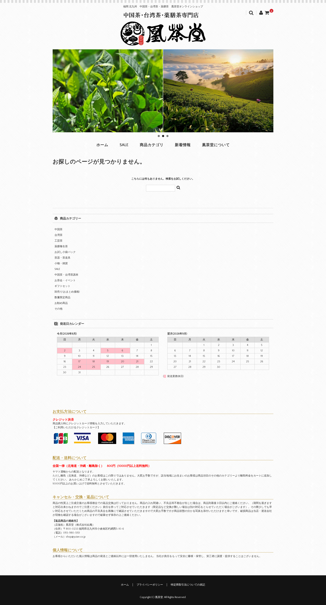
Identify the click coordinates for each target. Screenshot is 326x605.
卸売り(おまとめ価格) (67, 291)
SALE (124, 145)
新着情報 (183, 145)
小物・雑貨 (61, 263)
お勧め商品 (61, 303)
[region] (163, 90)
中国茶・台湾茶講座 (66, 274)
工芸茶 (58, 240)
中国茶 (58, 229)
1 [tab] (159, 136)
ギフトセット (62, 286)
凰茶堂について (216, 145)
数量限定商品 (62, 297)
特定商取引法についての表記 (188, 584)
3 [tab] (167, 136)
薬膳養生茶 (61, 246)
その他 (58, 308)
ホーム (102, 145)
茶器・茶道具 (62, 257)
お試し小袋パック (65, 252)
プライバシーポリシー (150, 584)
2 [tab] (163, 136)
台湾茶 (58, 235)
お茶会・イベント (65, 280)
